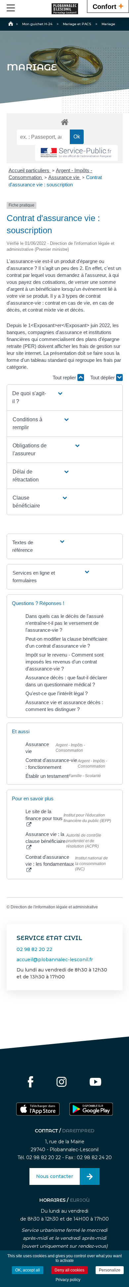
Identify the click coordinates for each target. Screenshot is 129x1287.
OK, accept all (27, 1270)
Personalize (109, 1270)
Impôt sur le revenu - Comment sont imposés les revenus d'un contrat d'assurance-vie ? (64, 661)
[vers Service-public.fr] (76, 153)
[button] (37, 397)
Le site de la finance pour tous (44, 815)
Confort (108, 6)
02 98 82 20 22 (34, 949)
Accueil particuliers (30, 170)
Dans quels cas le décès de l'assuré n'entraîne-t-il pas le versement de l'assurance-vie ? (64, 623)
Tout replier (65, 377)
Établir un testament (46, 776)
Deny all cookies (69, 1270)
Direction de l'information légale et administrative (54, 907)
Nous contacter (54, 1176)
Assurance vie (64, 177)
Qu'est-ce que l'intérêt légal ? (56, 693)
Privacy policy (68, 1279)
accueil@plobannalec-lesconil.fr (55, 960)
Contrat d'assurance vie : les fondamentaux (49, 860)
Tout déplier (103, 377)
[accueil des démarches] (65, 122)
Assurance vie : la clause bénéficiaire (45, 837)
